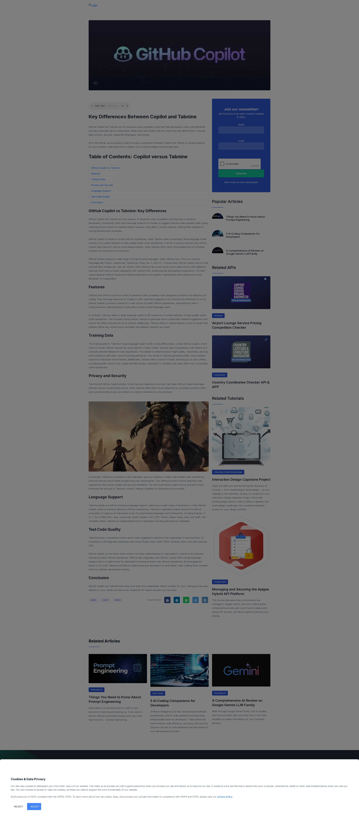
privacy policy (224, 796)
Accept (35, 806)
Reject (18, 806)
